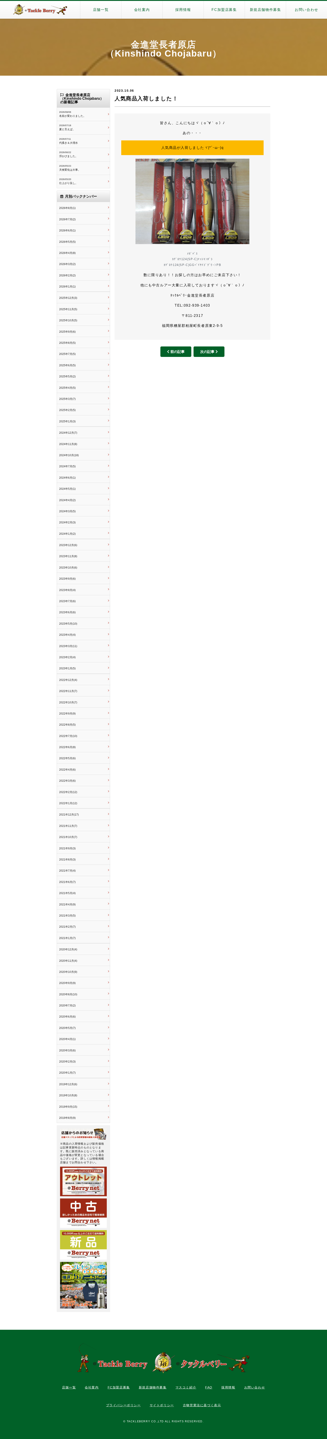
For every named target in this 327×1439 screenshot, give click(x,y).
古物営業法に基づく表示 (202, 1405)
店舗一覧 (101, 10)
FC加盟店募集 (224, 10)
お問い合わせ (306, 10)
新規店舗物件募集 (265, 10)
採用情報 (183, 10)
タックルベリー (40, 10)
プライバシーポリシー (123, 1405)
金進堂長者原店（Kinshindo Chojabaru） (163, 49)
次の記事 (207, 352)
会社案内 (142, 10)
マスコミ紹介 (186, 1387)
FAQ (208, 1387)
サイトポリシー (162, 1405)
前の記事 (177, 352)
